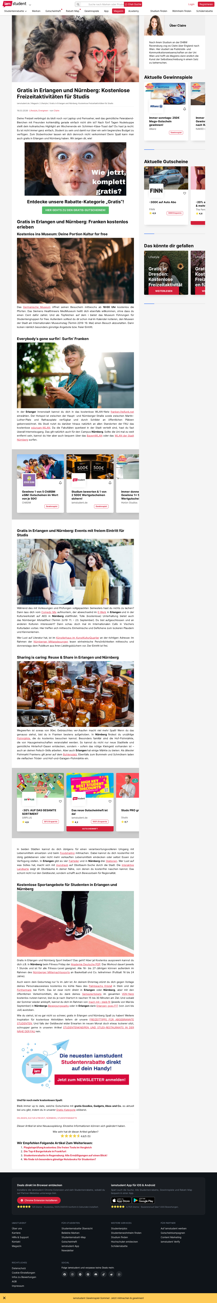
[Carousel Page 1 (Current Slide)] (149, 150)
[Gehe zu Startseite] (14, 4)
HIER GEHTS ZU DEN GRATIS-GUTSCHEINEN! (75, 210)
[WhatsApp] (119, 1274)
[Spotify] (80, 1274)
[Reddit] (111, 1274)
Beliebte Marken (71, 1232)
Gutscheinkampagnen (173, 1232)
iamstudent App (70, 1246)
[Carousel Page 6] (200, 150)
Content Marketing (171, 1237)
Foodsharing (67, 853)
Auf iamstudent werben (173, 1228)
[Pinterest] (88, 1274)
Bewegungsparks (58, 1005)
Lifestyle (33, 110)
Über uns (17, 1228)
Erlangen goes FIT (107, 1005)
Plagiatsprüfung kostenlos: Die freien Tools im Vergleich (58, 1147)
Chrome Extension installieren (41, 1200)
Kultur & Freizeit (36, 1118)
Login (191, 4)
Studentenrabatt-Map (74, 1237)
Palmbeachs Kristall (100, 986)
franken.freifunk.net (122, 411)
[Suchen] (78, 4)
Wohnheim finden (181, 10)
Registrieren (206, 4)
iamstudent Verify (170, 1241)
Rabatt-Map (72, 10)
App (106, 10)
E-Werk (102, 612)
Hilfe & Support (20, 1237)
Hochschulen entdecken (124, 1241)
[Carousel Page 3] (169, 150)
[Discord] (96, 1274)
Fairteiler (74, 861)
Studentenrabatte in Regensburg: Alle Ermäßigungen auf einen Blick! (65, 1155)
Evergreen (43, 110)
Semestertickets (92, 994)
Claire (56, 110)
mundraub (62, 865)
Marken (36, 10)
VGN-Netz (128, 994)
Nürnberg (51, 1118)
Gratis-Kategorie (66, 1109)
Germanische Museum (37, 307)
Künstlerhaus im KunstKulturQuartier (77, 637)
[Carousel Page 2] (159, 150)
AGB (14, 1281)
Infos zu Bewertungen (24, 1277)
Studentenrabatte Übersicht (77, 1228)
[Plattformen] (30, 4)
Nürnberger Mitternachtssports (51, 972)
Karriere (16, 1232)
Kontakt (16, 1241)
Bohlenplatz (70, 754)
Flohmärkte (23, 738)
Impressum (18, 1285)
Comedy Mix (48, 612)
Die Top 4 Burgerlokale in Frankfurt (45, 1151)
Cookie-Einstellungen (23, 1272)
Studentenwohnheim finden (126, 1232)
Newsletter (68, 1250)
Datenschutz (19, 1268)
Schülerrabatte (204, 10)
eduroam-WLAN (40, 427)
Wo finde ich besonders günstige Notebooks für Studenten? (60, 1159)
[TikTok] (104, 1274)
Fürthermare (24, 989)
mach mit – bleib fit (100, 1002)
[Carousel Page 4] (180, 150)
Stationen (111, 861)
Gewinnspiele (91, 10)
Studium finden (158, 10)
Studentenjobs (119, 1228)
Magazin (118, 10)
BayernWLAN (94, 435)
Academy (133, 10)
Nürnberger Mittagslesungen (51, 641)
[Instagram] (72, 1274)
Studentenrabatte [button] (14, 10)
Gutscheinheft (53, 10)
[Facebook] (65, 1274)
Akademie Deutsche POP (85, 964)
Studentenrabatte (67, 1118)
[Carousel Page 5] (190, 150)
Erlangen (22, 1118)
